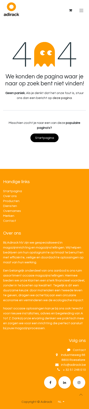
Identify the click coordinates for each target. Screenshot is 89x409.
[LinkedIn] (64, 382)
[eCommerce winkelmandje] (70, 10)
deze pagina (62, 98)
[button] (81, 395)
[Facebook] (50, 382)
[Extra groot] (79, 382)
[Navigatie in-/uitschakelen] (81, 10)
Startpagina (44, 137)
